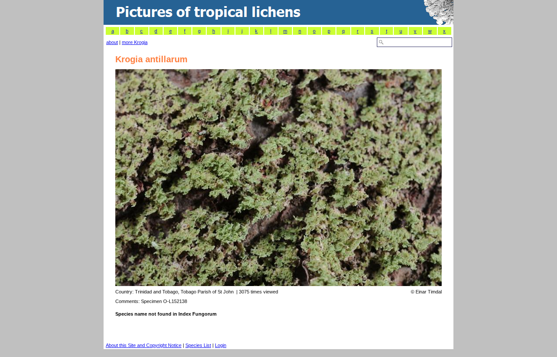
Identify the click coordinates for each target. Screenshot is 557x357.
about (112, 42)
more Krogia (135, 42)
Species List (198, 345)
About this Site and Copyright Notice (143, 345)
